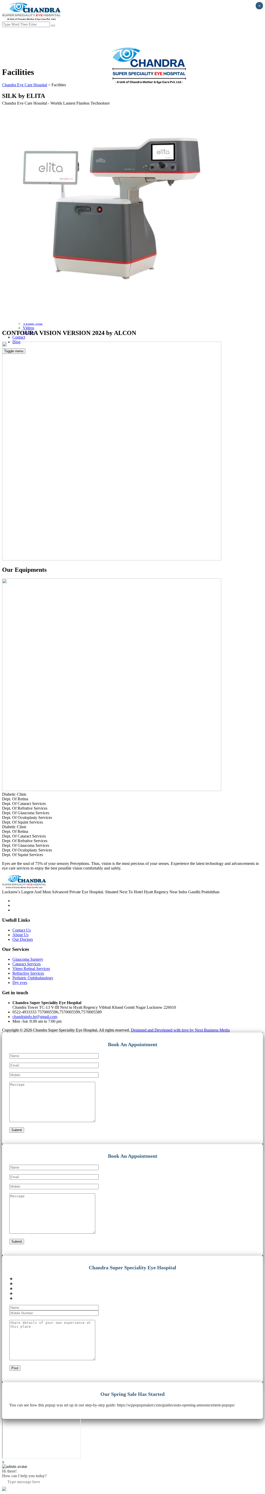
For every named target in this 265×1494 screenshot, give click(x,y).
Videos (28, 328)
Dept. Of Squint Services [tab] (22, 822)
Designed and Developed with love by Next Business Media (180, 1030)
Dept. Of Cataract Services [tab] (24, 803)
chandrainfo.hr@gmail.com (34, 1016)
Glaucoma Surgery (27, 959)
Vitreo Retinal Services (31, 968)
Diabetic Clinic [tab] (14, 794)
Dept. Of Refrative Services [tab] (24, 808)
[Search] (53, 25)
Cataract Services (26, 964)
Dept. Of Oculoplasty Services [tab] (27, 817)
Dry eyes (19, 982)
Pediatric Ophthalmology (32, 978)
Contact (18, 337)
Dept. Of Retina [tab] (15, 799)
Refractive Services (28, 973)
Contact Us (21, 930)
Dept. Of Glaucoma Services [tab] (25, 813)
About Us (20, 935)
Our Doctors (22, 939)
